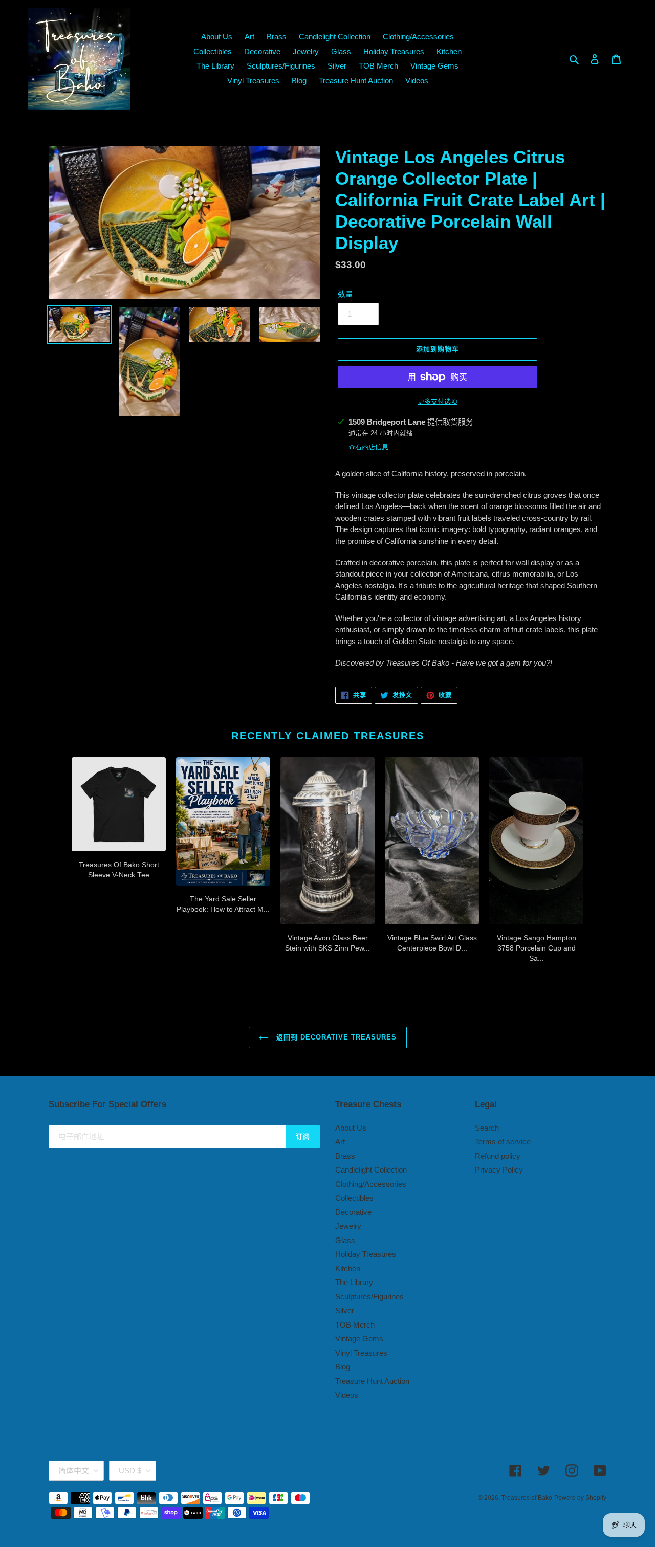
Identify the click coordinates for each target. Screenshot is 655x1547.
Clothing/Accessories (370, 1184)
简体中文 (73, 1470)
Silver (344, 1310)
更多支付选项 (437, 401)
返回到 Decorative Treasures (335, 1037)
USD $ (130, 1470)
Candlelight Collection (371, 1169)
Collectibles (354, 1198)
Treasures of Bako (526, 1497)
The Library (354, 1282)
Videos (346, 1394)
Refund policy (497, 1156)
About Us (350, 1127)
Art (340, 1141)
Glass (345, 1240)
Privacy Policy (499, 1169)
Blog (342, 1366)
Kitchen (347, 1268)
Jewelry (348, 1226)
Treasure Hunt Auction (372, 1381)
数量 (345, 294)
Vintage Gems (359, 1338)
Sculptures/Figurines (369, 1296)
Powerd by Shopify (580, 1497)
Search (487, 1127)
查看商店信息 (368, 447)
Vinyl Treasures (361, 1353)
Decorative (353, 1212)
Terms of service (503, 1141)
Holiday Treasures (365, 1254)
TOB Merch (355, 1324)
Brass (345, 1156)
